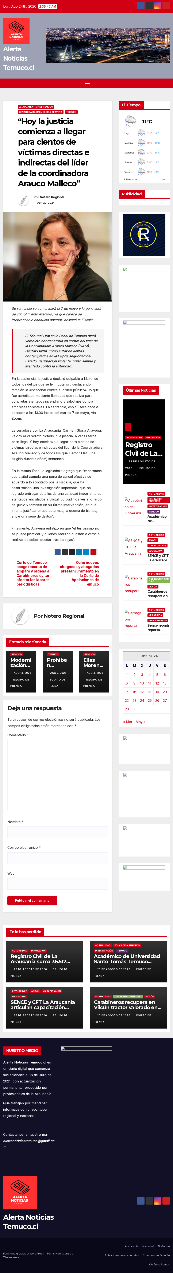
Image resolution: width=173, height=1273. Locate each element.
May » (141, 722)
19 (157, 692)
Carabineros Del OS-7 (159, 580)
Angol (153, 540)
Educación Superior (155, 500)
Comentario (18, 735)
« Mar (127, 722)
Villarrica (155, 615)
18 (149, 692)
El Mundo (164, 1246)
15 (126, 692)
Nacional (148, 1246)
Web (11, 873)
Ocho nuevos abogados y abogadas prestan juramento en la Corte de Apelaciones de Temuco (79, 573)
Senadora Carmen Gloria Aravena (40, 112)
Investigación (158, 506)
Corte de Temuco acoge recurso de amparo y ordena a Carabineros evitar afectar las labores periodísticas (33, 573)
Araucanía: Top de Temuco (36, 106)
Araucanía (132, 1246)
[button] (167, 83)
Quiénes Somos (159, 1264)
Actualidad (134, 437)
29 (127, 709)
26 (157, 700)
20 (165, 692)
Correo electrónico (24, 847)
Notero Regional (52, 197)
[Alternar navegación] (87, 83)
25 (150, 700)
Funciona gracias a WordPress (24, 1253)
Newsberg (62, 1253)
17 (142, 692)
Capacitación (157, 545)
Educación (155, 551)
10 (142, 683)
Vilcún (153, 586)
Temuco (71, 112)
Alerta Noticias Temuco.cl (18, 58)
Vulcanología (158, 620)
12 (157, 683)
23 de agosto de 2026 (31, 969)
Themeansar (11, 1257)
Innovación (153, 437)
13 (164, 683)
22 (127, 700)
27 (165, 700)
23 (134, 700)
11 (149, 683)
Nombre (15, 822)
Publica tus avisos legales (122, 1255)
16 (134, 692)
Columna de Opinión (156, 1255)
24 (142, 700)
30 (134, 709)
